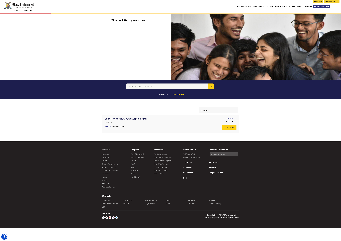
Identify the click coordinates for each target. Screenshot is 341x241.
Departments (106, 157)
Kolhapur (134, 174)
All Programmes (162, 94)
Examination (106, 174)
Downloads (106, 200)
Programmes (258, 7)
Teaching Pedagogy (109, 167)
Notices (104, 177)
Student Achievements (110, 164)
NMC (168, 200)
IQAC (168, 204)
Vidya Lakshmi (150, 204)
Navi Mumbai (135, 177)
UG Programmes (178, 94)
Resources (191, 204)
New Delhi (134, 170)
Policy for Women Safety (191, 157)
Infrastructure (281, 7)
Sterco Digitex (234, 217)
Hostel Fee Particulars (162, 164)
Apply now (229, 128)
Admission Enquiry (331, 1)
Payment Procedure (161, 170)
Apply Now (318, 1)
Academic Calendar (108, 187)
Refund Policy (159, 174)
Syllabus (105, 180)
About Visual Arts (244, 7)
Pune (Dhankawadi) (137, 154)
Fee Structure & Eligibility (163, 161)
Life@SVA (308, 7)
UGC (103, 207)
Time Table (106, 184)
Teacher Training (215, 204)
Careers (212, 200)
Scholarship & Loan (160, 167)
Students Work (295, 7)
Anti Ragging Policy (189, 154)
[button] (4, 236)
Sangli (133, 164)
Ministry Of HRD (151, 200)
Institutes (105, 154)
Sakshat (126, 204)
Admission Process (160, 154)
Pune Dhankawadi (118, 126)
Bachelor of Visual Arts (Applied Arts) (126, 118)
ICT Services (127, 200)
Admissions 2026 (321, 7)
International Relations (110, 204)
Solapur (133, 161)
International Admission (162, 157)
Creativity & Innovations (110, 170)
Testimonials (192, 200)
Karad (133, 167)
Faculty (270, 7)
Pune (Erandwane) (137, 157)
